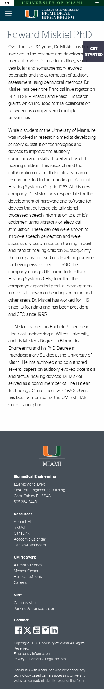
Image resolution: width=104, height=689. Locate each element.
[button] (92, 673)
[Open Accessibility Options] (7, 3)
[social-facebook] (18, 630)
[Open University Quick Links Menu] (97, 3)
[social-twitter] (27, 629)
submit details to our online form (59, 681)
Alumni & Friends (28, 565)
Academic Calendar (30, 539)
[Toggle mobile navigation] (8, 13)
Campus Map (25, 603)
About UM (22, 522)
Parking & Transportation (34, 609)
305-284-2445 (25, 502)
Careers (20, 583)
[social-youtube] (36, 630)
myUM (19, 528)
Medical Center (26, 571)
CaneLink (22, 534)
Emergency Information (32, 654)
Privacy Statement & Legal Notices (40, 659)
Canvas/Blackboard (30, 545)
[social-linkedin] (54, 630)
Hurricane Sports (28, 577)
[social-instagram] (45, 630)
